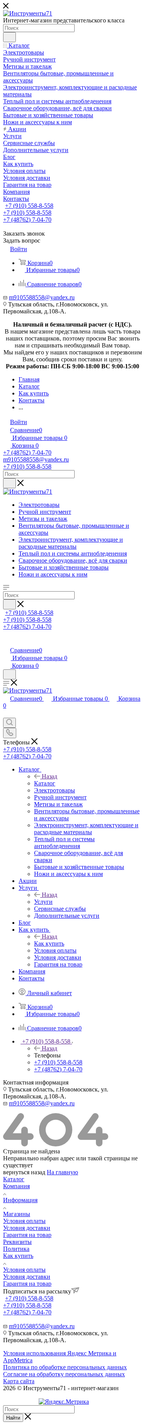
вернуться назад (24, 1172)
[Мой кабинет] (6, 642)
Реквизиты (17, 1242)
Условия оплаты (24, 1221)
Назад (49, 776)
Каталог (44, 783)
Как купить (49, 943)
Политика (16, 1248)
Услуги (43, 901)
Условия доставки (26, 1228)
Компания (16, 1186)
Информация (20, 1200)
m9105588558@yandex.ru (42, 297)
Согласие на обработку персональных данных (64, 1374)
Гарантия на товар (27, 1235)
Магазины (16, 1214)
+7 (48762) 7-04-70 (27, 219)
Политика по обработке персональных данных (65, 1367)
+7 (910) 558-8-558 (29, 205)
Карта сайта (18, 1381)
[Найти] (9, 37)
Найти (13, 1418)
